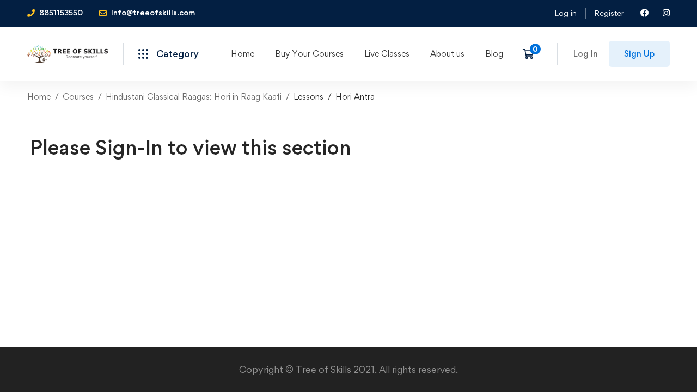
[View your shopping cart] (531, 54)
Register (609, 12)
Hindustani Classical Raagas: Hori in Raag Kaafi (194, 96)
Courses (78, 96)
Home (39, 96)
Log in (565, 12)
